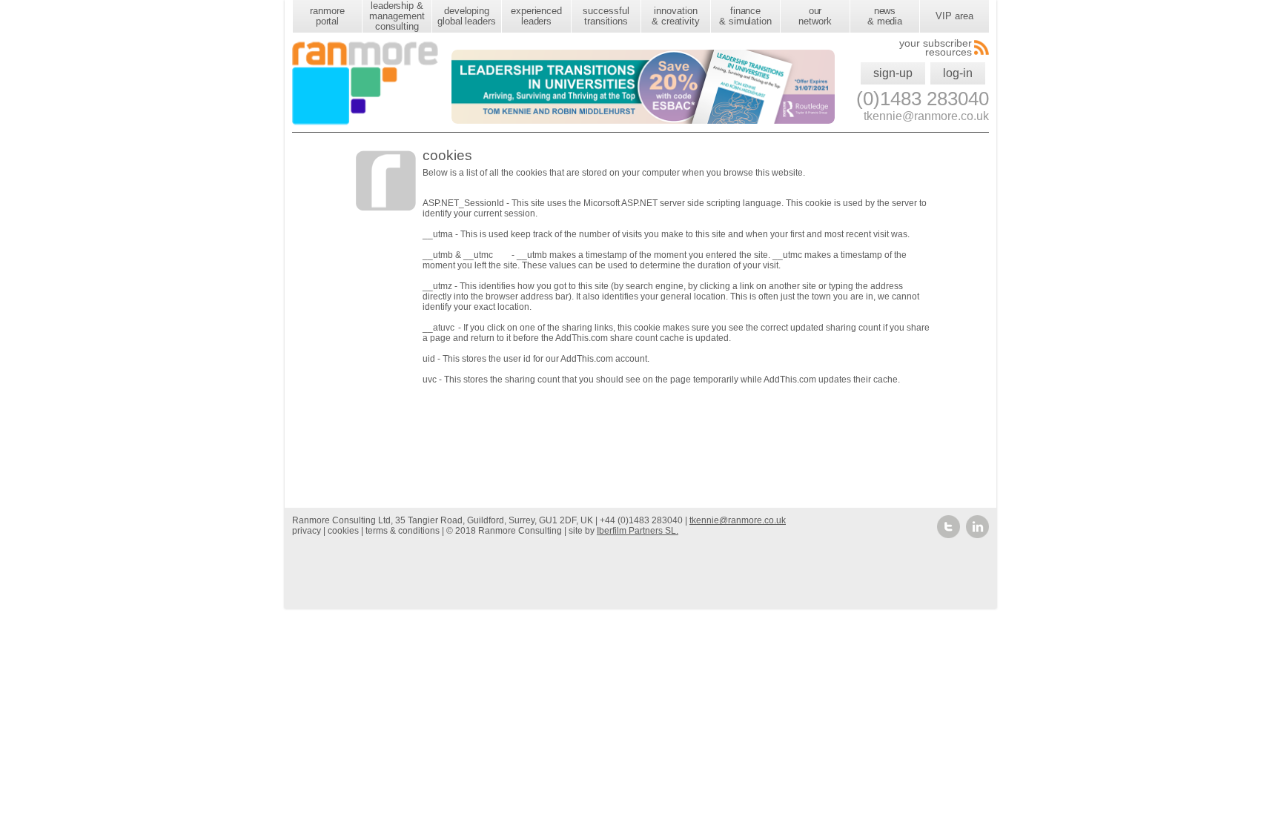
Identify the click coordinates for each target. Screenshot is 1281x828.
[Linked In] (977, 535)
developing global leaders (466, 16)
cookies (343, 531)
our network (814, 16)
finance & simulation (745, 16)
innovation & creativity (676, 16)
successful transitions (606, 16)
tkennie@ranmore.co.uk (737, 520)
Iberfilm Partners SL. (637, 531)
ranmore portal (327, 16)
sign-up (893, 73)
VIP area (954, 15)
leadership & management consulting (396, 16)
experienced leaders (536, 16)
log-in (958, 73)
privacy (306, 531)
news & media (884, 16)
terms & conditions (402, 531)
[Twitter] (949, 535)
